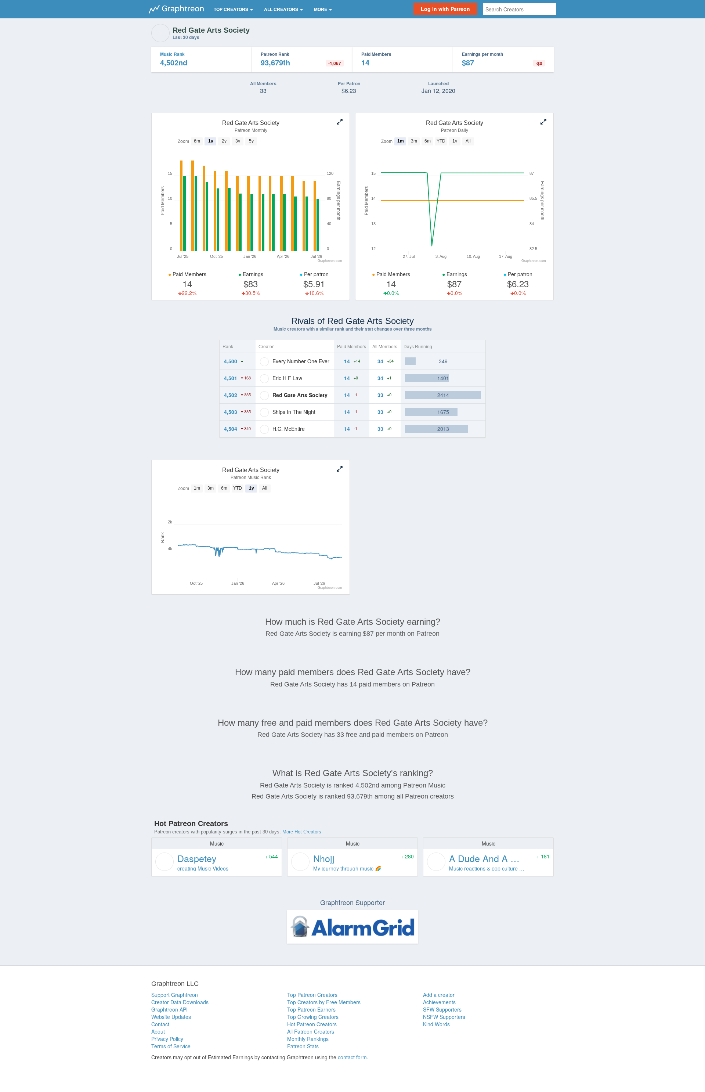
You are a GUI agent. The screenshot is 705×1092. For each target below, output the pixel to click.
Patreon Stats (303, 1046)
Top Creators (231, 9)
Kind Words (436, 1024)
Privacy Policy (167, 1038)
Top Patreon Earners (311, 1009)
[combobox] (519, 9)
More (321, 9)
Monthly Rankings (308, 1038)
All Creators (281, 9)
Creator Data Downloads (180, 1002)
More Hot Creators (301, 832)
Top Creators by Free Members (324, 1002)
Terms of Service (171, 1046)
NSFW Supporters (444, 1016)
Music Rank (172, 54)
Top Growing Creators (313, 1016)
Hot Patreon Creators (312, 1024)
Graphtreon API (169, 1009)
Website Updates (171, 1016)
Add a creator (439, 994)
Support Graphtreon (174, 994)
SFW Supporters (442, 1009)
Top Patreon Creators (312, 994)
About (158, 1031)
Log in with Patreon (445, 8)
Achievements (439, 1002)
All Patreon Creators (310, 1031)
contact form (352, 1057)
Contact (160, 1024)
